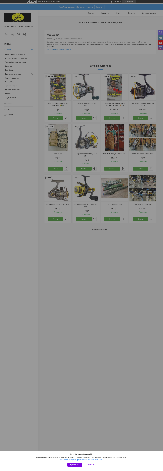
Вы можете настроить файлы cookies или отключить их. (80, 460)
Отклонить (91, 465)
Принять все (75, 465)
